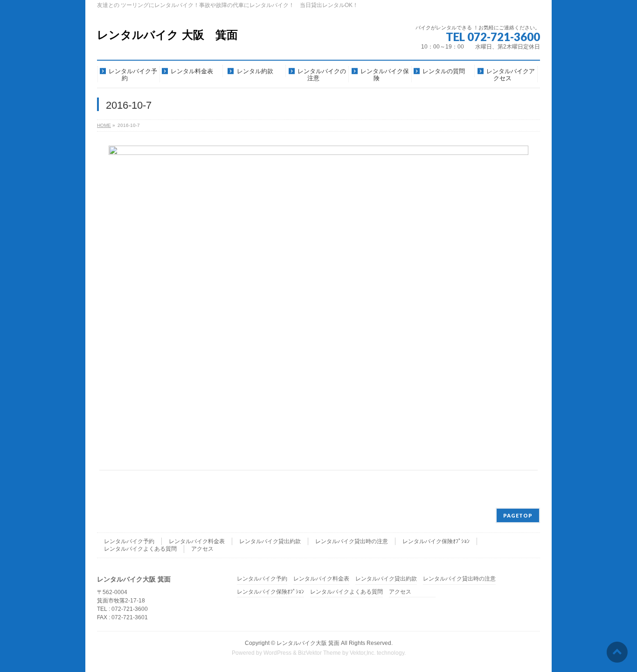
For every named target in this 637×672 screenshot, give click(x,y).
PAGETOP (518, 515)
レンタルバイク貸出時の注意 (351, 541)
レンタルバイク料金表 (197, 541)
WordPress (277, 653)
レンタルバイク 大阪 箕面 (167, 34)
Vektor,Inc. (362, 653)
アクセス (202, 549)
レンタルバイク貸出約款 (270, 541)
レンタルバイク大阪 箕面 (308, 643)
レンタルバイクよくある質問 (140, 549)
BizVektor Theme (319, 653)
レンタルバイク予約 (129, 541)
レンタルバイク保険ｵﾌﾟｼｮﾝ (436, 541)
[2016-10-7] (319, 303)
